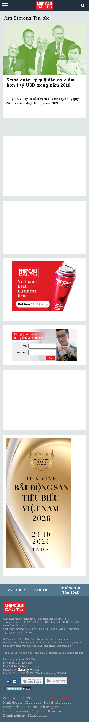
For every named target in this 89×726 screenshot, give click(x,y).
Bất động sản (50, 707)
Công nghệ (33, 702)
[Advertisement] (38, 400)
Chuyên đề (11, 707)
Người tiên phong (57, 702)
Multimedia (37, 715)
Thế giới (38, 711)
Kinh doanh (12, 702)
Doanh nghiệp (14, 715)
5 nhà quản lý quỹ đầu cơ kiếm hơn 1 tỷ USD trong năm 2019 (40, 82)
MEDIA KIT (16, 590)
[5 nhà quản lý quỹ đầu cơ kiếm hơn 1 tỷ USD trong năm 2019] (44, 49)
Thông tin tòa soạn (70, 590)
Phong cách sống (16, 711)
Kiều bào (54, 711)
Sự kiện (40, 590)
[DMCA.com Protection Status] (18, 688)
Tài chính (29, 707)
